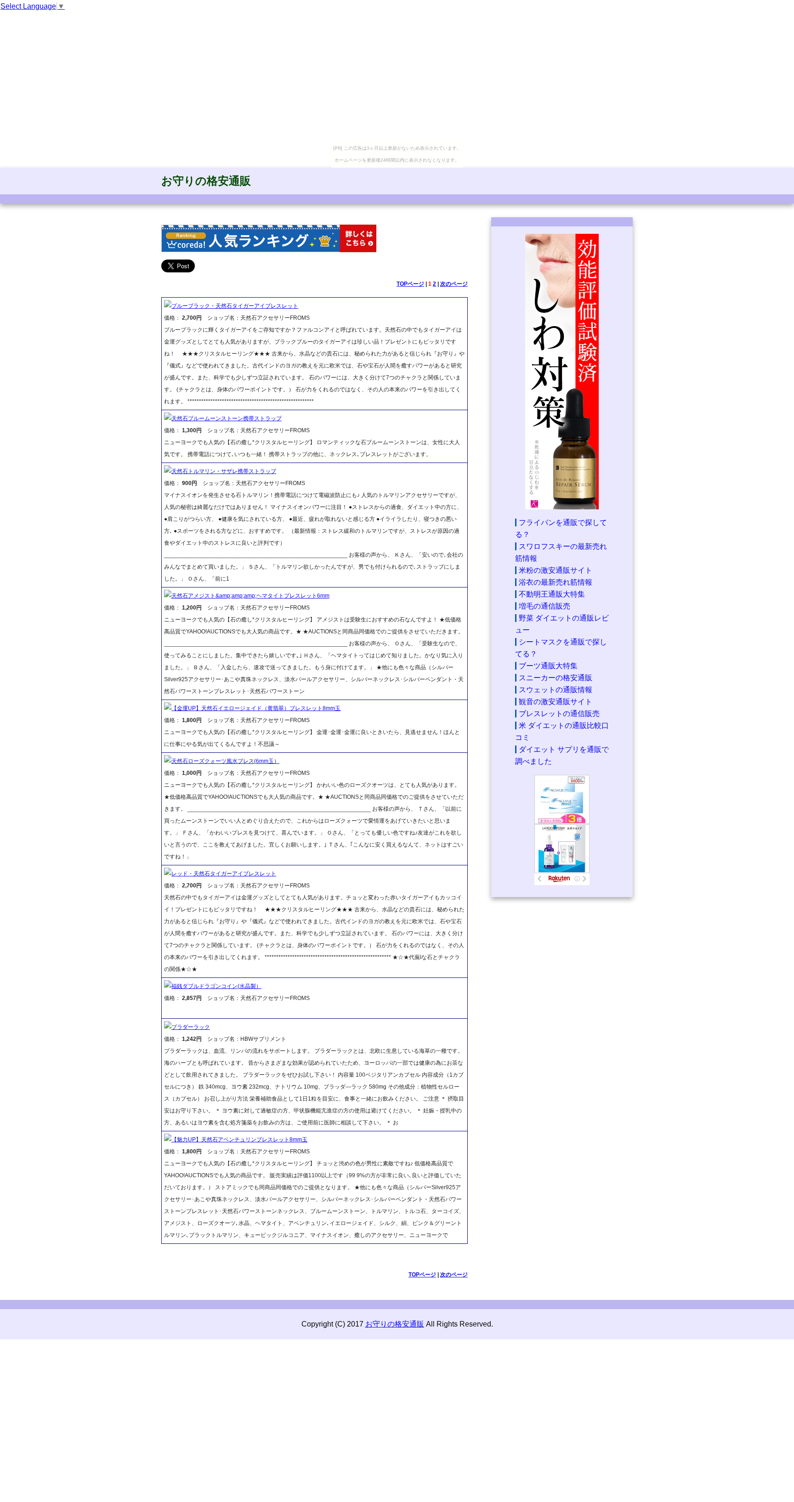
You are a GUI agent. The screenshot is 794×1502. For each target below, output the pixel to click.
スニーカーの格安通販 (555, 678)
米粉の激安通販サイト (555, 570)
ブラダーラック (190, 1027)
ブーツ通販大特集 (548, 666)
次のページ (454, 284)
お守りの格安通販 (206, 181)
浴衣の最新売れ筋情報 (555, 582)
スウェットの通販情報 (555, 690)
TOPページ (410, 284)
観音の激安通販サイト (555, 702)
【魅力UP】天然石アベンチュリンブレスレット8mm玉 (239, 1139)
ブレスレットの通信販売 (559, 713)
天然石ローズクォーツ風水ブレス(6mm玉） (225, 761)
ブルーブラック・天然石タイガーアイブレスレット (234, 306)
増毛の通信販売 (544, 606)
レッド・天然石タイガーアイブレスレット (223, 873)
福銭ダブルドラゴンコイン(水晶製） (216, 986)
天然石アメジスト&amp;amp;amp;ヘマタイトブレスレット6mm (250, 596)
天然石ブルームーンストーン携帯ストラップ (226, 418)
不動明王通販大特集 (552, 594)
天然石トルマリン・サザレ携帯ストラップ (223, 471)
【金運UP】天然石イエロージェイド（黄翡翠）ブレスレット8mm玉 (255, 708)
